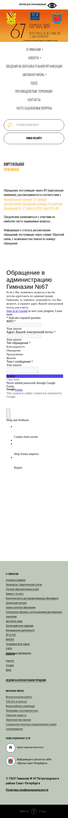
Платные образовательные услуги (22, 589)
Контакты (34, 100)
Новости (33, 58)
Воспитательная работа (19, 697)
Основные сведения (16, 580)
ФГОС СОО (11, 635)
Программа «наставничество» (22, 710)
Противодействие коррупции (19, 625)
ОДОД (34, 83)
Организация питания (16, 603)
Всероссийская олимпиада (20, 706)
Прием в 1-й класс (15, 593)
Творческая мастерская (18, 719)
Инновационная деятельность (20, 630)
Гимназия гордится (16, 715)
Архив (8, 670)
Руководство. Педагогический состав (24, 584)
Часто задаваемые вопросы (34, 108)
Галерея (10, 665)
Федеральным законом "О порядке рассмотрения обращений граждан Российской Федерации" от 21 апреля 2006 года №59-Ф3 (33, 204)
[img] (10, 761)
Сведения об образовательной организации (34, 67)
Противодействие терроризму (34, 92)
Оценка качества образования (21, 607)
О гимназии (33, 50)
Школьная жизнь (33, 75)
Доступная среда (14, 621)
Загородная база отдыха (18, 644)
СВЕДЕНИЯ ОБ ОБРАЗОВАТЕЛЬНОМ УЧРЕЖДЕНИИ (26, 680)
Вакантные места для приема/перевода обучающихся (32, 598)
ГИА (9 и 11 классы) (16, 701)
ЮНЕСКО (10, 639)
